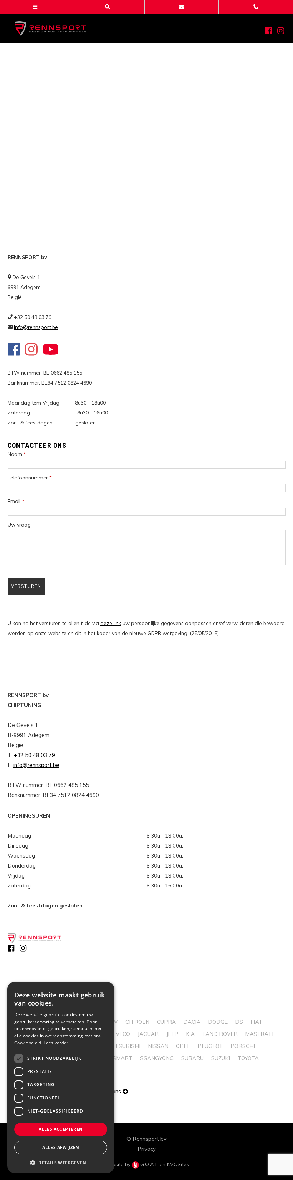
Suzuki (220, 1058)
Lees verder (56, 1043)
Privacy (147, 1148)
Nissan (158, 1046)
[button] (60, 1162)
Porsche (243, 1046)
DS (239, 1021)
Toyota (248, 1058)
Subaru (192, 1058)
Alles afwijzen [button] (60, 1147)
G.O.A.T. (149, 1164)
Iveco (122, 1034)
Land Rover (220, 1034)
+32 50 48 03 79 (34, 755)
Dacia (191, 1021)
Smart (123, 1058)
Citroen (137, 1021)
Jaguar (148, 1034)
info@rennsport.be (36, 327)
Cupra (166, 1021)
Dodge (218, 1021)
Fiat (256, 1021)
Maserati (259, 1034)
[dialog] (60, 1077)
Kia (190, 1034)
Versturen (26, 586)
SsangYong (157, 1058)
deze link (110, 623)
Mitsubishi (124, 1046)
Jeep (172, 1034)
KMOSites (178, 1164)
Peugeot (210, 1046)
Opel (183, 1046)
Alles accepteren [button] (61, 1129)
